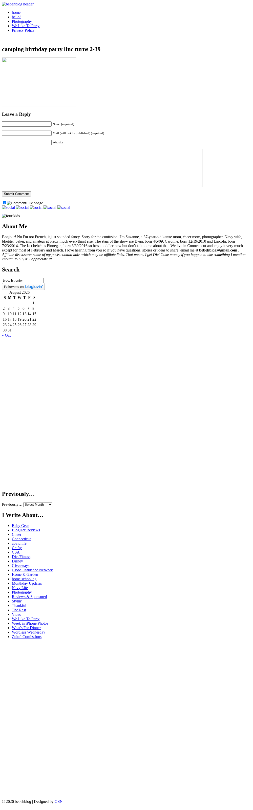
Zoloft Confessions (27, 637)
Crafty (17, 548)
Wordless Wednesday (28, 632)
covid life (19, 543)
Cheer (16, 534)
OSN (59, 801)
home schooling (24, 579)
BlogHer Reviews (26, 530)
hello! (16, 17)
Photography (22, 21)
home (16, 12)
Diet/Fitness (21, 557)
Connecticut (21, 539)
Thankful (19, 605)
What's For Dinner (26, 628)
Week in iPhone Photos (30, 623)
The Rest (19, 610)
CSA (16, 552)
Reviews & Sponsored (29, 597)
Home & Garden (25, 574)
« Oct (6, 335)
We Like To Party (26, 26)
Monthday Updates (27, 583)
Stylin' (17, 601)
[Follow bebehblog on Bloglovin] (23, 289)
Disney (17, 561)
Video (16, 614)
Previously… (12, 504)
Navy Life (20, 588)
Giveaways (20, 565)
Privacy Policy (23, 30)
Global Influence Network (32, 570)
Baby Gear (20, 525)
